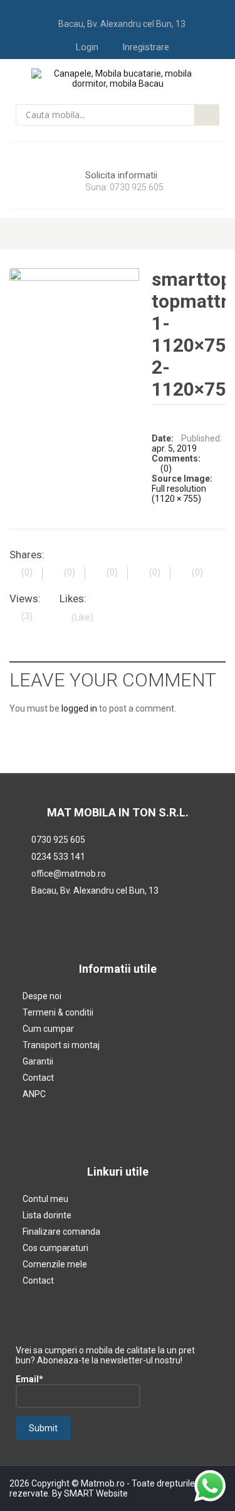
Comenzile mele (55, 1264)
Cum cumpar (48, 1029)
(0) (166, 468)
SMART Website (96, 1493)
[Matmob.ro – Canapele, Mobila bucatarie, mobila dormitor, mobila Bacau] (117, 78)
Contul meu (45, 1199)
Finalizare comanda (61, 1232)
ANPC (34, 1094)
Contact (38, 1078)
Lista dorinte (47, 1215)
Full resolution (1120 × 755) (179, 494)
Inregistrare (145, 47)
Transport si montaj (61, 1045)
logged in (79, 708)
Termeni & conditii (58, 1012)
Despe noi (42, 996)
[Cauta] (206, 115)
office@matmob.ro (68, 874)
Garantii (38, 1061)
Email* (29, 1379)
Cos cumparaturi (55, 1248)
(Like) (82, 617)
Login (87, 47)
